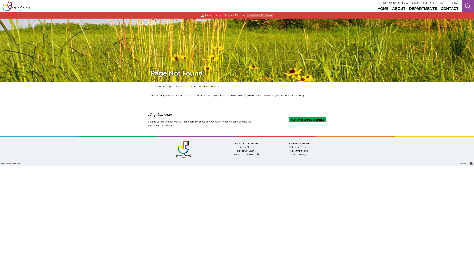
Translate (453, 3)
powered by (464, 163)
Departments (423, 9)
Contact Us (238, 154)
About (398, 9)
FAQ (442, 3)
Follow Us (252, 154)
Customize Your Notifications (307, 119)
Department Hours (299, 151)
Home (383, 8)
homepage (272, 95)
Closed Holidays (299, 154)
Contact (450, 8)
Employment (430, 3)
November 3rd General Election (236, 15)
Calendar (403, 3)
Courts (416, 3)
